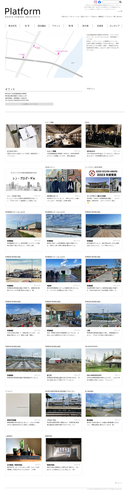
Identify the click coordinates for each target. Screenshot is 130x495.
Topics (94, 16)
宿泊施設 (42, 26)
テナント (56, 26)
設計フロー (85, 16)
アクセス (108, 16)
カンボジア (115, 26)
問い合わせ (118, 16)
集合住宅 (13, 26)
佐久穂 (85, 26)
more (119, 11)
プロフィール (74, 16)
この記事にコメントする (29, 104)
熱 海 (71, 26)
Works (65, 16)
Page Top (119, 483)
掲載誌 (101, 16)
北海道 (100, 26)
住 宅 (27, 26)
